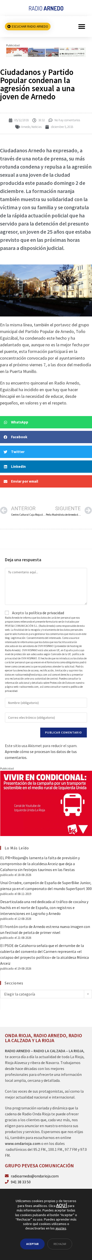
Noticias (36, 127)
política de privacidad (46, 612)
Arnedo (25, 127)
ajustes (60, 1228)
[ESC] (46, 51)
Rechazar (59, 1244)
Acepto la (37, 612)
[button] (81, 26)
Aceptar (32, 1244)
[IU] (46, 802)
